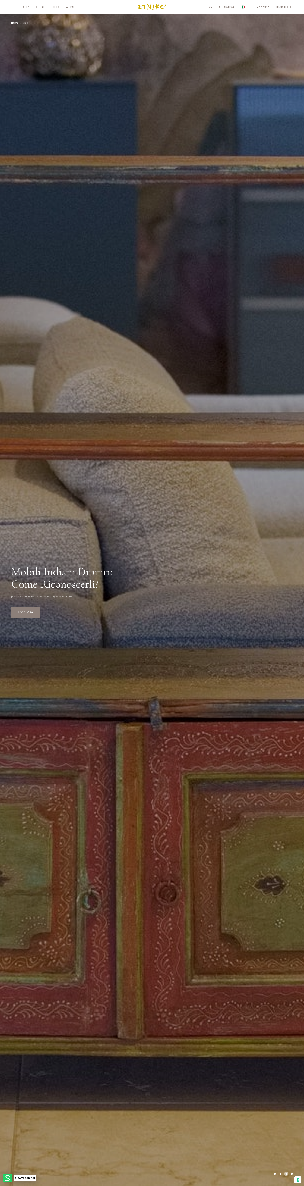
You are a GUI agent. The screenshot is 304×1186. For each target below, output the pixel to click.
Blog (25, 23)
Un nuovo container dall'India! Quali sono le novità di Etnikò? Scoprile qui (70, 578)
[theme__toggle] (210, 7)
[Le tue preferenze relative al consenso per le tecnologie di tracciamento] (297, 1179)
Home (15, 23)
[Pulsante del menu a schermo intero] (13, 7)
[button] (227, 7)
